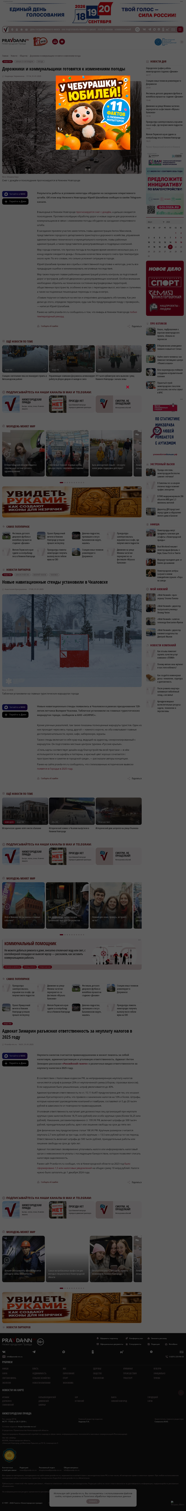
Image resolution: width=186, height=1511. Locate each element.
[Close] (126, 80)
